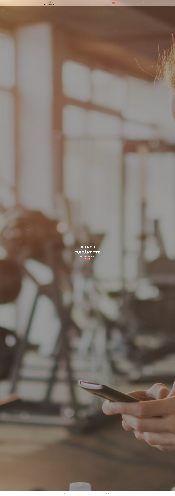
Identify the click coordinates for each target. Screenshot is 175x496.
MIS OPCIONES (87, 258)
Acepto (106, 493)
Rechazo (109, 493)
